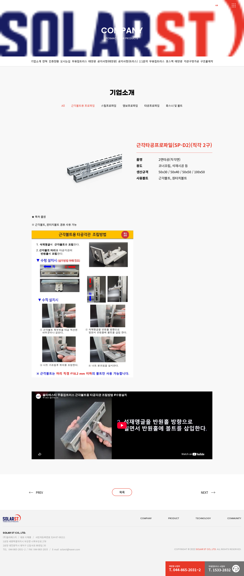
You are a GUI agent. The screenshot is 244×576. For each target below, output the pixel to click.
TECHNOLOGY (203, 518)
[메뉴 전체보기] (233, 5)
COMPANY (146, 518)
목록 (122, 492)
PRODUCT (173, 518)
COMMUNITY (234, 518)
